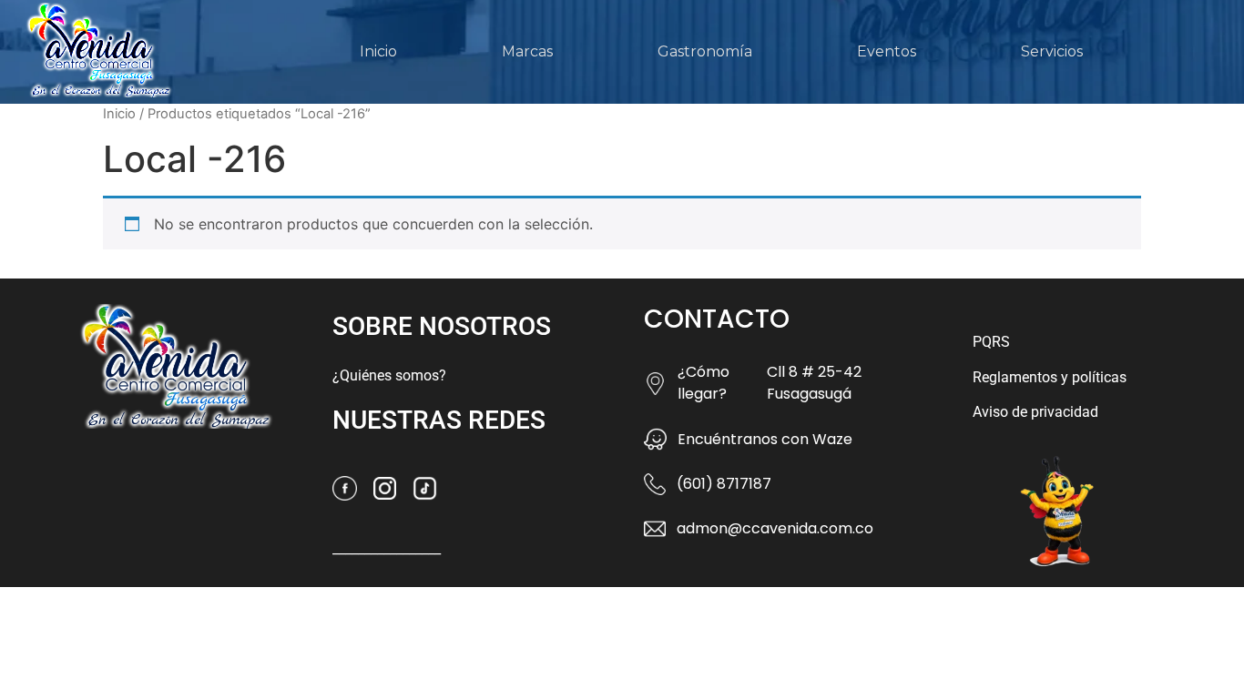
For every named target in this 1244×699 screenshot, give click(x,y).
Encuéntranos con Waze (765, 439)
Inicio (378, 51)
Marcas (527, 51)
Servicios (1052, 51)
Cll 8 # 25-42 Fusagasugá (814, 382)
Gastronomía (705, 51)
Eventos (886, 51)
